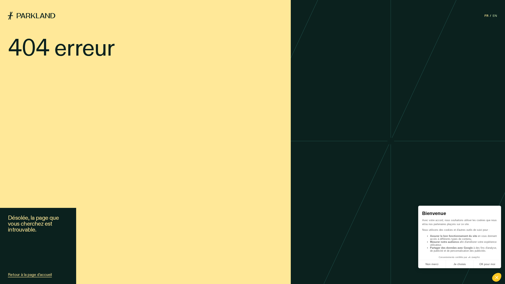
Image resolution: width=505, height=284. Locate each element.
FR (486, 16)
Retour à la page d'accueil (30, 274)
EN (495, 16)
